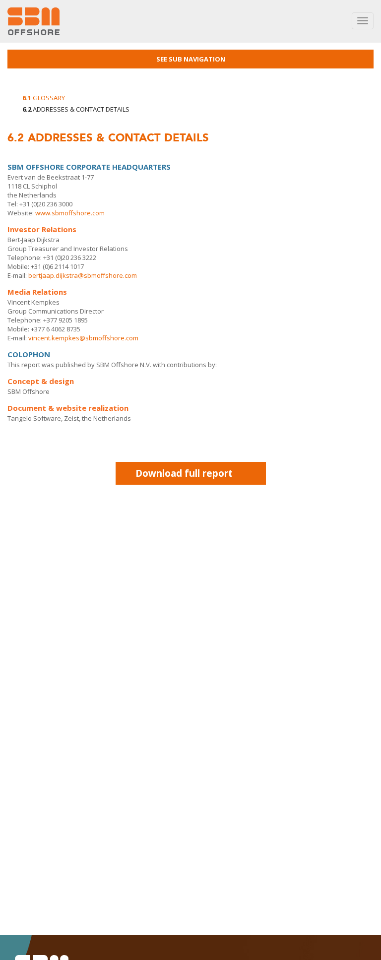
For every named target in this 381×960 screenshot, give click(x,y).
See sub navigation (190, 59)
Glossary (43, 97)
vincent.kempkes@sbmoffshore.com (83, 337)
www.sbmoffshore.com (70, 212)
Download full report (184, 473)
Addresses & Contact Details (75, 109)
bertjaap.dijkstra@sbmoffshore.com (82, 275)
